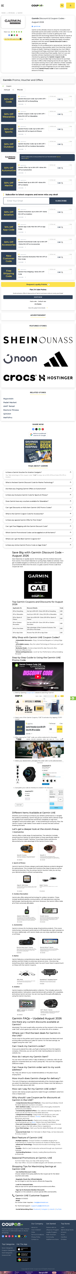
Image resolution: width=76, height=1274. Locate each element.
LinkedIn (52, 1209)
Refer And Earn (51, 1234)
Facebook (37, 1209)
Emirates (64, 1239)
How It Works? (36, 1230)
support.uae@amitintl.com (40, 1206)
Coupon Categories (8, 1250)
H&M (62, 1227)
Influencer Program (52, 1230)
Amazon (63, 1232)
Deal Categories (7, 1253)
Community (50, 1237)
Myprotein (8, 399)
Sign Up (59, 156)
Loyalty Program (51, 1232)
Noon (33, 1122)
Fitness (37, 1116)
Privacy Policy (35, 1237)
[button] (20, 39)
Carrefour (64, 1237)
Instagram (44, 1209)
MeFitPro (7, 417)
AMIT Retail (9, 406)
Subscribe (61, 201)
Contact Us (34, 1239)
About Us (34, 1227)
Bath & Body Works (67, 1230)
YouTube (59, 1209)
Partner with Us (51, 1227)
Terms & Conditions (37, 1234)
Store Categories (7, 1248)
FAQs (33, 1232)
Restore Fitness (11, 410)
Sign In (27, 158)
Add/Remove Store (52, 1239)
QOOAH (7, 414)
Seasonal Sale (6, 1255)
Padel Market (10, 402)
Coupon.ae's (30, 692)
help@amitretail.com (41, 1202)
